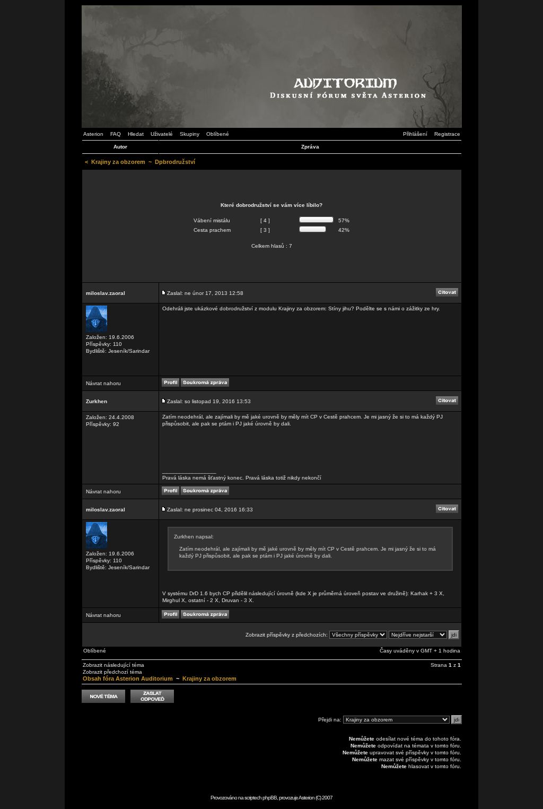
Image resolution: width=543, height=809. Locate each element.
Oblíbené (217, 134)
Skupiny (189, 134)
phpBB (269, 798)
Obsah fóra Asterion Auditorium (128, 678)
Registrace (447, 134)
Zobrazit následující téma (113, 665)
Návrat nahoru (103, 383)
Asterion (93, 134)
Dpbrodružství (175, 162)
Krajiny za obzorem (118, 162)
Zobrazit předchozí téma (112, 672)
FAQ (115, 134)
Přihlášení (415, 134)
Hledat (136, 134)
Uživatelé (162, 134)
